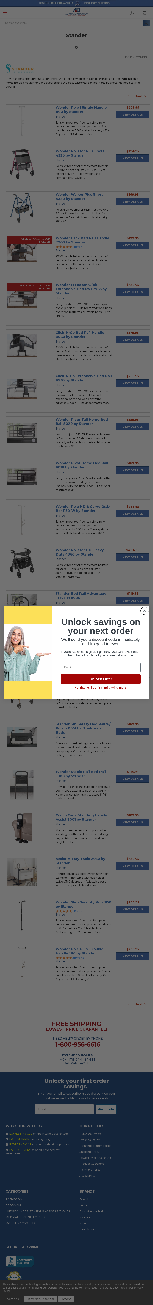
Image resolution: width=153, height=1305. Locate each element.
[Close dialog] (144, 610)
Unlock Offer (101, 679)
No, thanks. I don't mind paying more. (100, 687)
